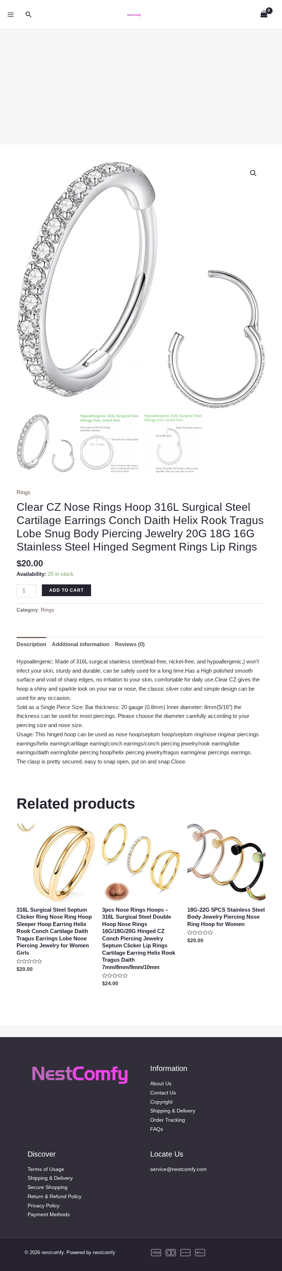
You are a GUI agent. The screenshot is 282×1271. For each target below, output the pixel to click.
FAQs (156, 1129)
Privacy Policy (43, 1205)
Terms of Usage (46, 1169)
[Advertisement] (141, 80)
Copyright (161, 1102)
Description (31, 644)
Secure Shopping (48, 1187)
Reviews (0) (130, 644)
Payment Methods (49, 1214)
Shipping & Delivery (172, 1111)
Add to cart (66, 590)
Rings (23, 492)
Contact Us (163, 1093)
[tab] (31, 644)
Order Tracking (167, 1120)
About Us (160, 1083)
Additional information (80, 644)
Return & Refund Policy (55, 1196)
